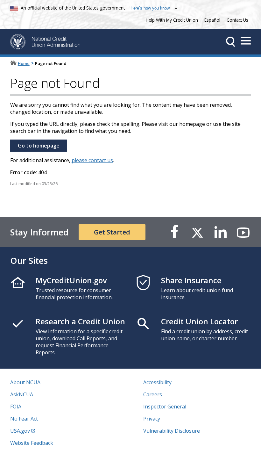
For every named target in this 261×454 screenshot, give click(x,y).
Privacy (151, 418)
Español (212, 20)
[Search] (230, 42)
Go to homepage (39, 145)
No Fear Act (24, 418)
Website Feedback (31, 442)
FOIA (15, 406)
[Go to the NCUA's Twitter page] (197, 232)
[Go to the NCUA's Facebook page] (174, 232)
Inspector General (164, 406)
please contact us (92, 160)
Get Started (112, 232)
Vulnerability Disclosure (171, 430)
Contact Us (237, 20)
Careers (152, 394)
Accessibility (157, 382)
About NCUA (25, 382)
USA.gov (20, 430)
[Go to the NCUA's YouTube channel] (243, 232)
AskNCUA (21, 394)
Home (24, 63)
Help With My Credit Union (170, 19)
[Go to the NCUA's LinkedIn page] (220, 232)
